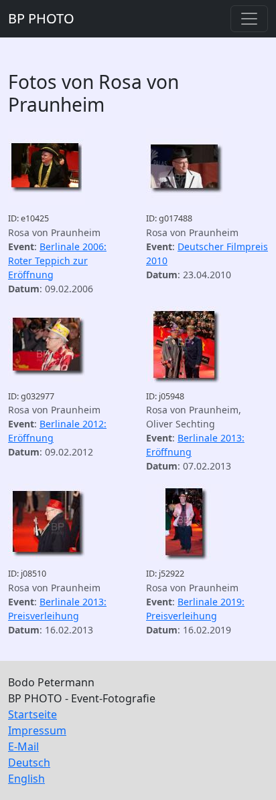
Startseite (32, 714)
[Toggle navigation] (249, 18)
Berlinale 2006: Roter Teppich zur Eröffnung (57, 260)
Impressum (37, 730)
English (26, 778)
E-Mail (23, 746)
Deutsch (29, 762)
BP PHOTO (41, 18)
